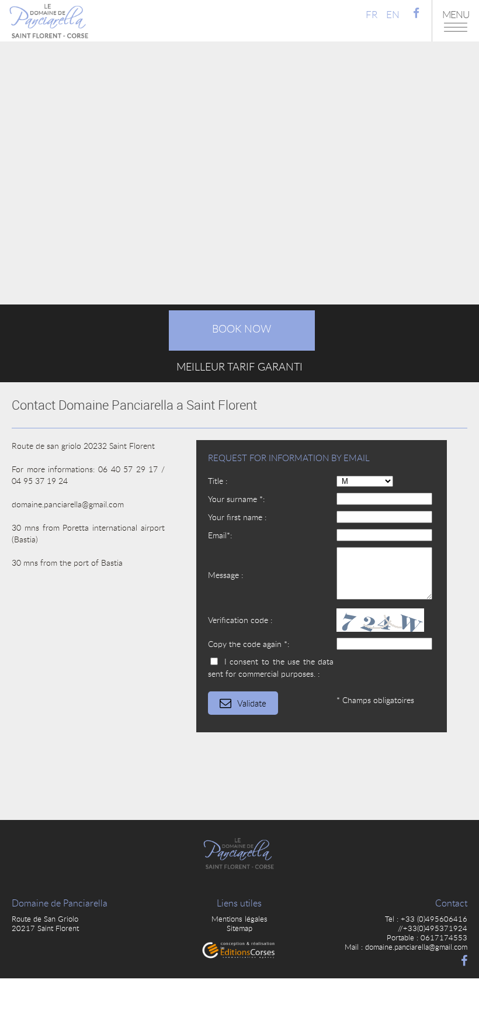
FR (371, 14)
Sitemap (239, 928)
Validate (251, 703)
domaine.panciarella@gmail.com (416, 947)
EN (393, 14)
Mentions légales (239, 918)
